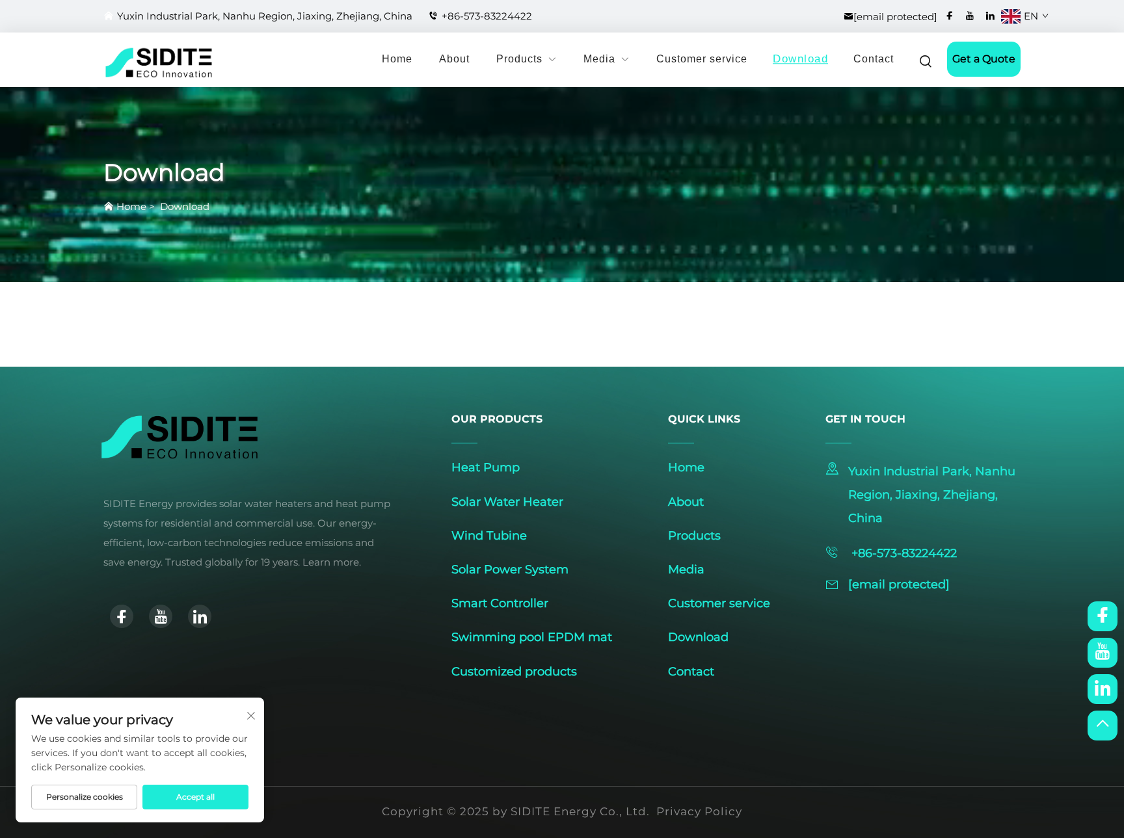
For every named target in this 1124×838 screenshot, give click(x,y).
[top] (1102, 725)
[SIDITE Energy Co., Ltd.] (132, 62)
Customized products (514, 671)
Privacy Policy (699, 811)
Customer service (701, 58)
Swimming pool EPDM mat (531, 637)
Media (599, 58)
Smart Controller (499, 603)
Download (800, 59)
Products (519, 58)
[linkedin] (990, 15)
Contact (873, 58)
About (454, 58)
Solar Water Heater (507, 502)
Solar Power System (510, 569)
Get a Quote (983, 59)
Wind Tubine (489, 536)
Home (397, 58)
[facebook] (949, 15)
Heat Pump (485, 467)
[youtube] (970, 15)
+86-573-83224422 (487, 16)
